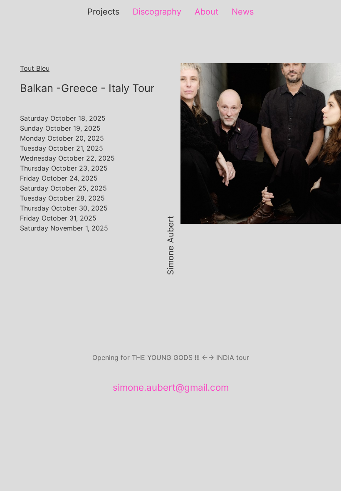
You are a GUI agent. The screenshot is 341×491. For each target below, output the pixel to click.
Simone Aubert (170, 245)
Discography (157, 12)
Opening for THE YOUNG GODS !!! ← (150, 357)
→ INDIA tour (228, 357)
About (206, 12)
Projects (103, 12)
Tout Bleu (34, 68)
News (243, 12)
